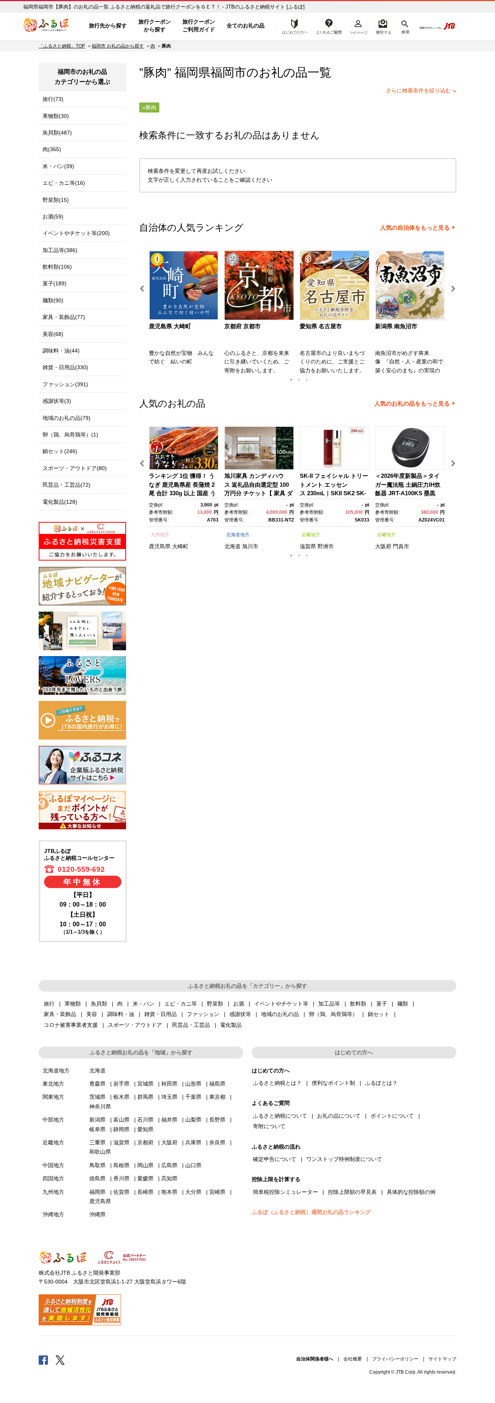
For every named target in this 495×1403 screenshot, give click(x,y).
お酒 (238, 1004)
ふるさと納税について (280, 1116)
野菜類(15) (56, 200)
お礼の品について (338, 1116)
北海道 (232, 546)
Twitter (60, 1359)
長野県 (217, 1120)
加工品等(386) (60, 250)
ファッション (203, 1014)
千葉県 (193, 1097)
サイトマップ (442, 1359)
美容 (91, 1014)
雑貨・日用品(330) (65, 367)
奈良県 (217, 1142)
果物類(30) (56, 116)
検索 (404, 26)
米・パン (143, 1004)
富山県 (121, 1120)
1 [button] (291, 380)
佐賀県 (121, 1192)
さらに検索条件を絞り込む (418, 90)
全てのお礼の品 (246, 25)
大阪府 (383, 546)
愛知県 (145, 1129)
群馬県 (145, 1097)
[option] (184, 315)
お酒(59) (53, 216)
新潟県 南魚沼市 (396, 326)
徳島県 (97, 1178)
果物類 (73, 1004)
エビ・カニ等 (180, 1004)
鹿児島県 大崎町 (170, 326)
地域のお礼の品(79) (66, 418)
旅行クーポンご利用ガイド (199, 25)
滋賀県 (308, 546)
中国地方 (53, 1165)
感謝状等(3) (57, 401)
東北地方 (53, 1084)
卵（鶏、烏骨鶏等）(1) (70, 434)
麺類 (402, 1004)
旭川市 (250, 546)
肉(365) (52, 149)
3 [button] (307, 380)
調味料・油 (120, 1014)
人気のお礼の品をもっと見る (412, 404)
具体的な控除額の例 (411, 1192)
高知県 (169, 1178)
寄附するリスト (383, 26)
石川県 (145, 1120)
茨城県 (97, 1097)
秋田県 (169, 1084)
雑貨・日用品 (160, 1014)
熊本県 (169, 1192)
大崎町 (180, 546)
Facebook (43, 1359)
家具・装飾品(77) (64, 317)
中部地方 (53, 1120)
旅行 (49, 1004)
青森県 (97, 1084)
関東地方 (53, 1097)
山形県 (193, 1084)
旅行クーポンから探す (154, 25)
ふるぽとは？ (381, 1083)
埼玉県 (169, 1097)
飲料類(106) (57, 267)
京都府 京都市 (242, 326)
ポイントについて (392, 1116)
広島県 (169, 1165)
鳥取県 (97, 1165)
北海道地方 (237, 534)
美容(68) (53, 334)
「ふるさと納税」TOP (62, 46)
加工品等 (329, 1004)
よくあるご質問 (329, 26)
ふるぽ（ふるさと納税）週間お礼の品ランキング (311, 1212)
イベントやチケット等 (281, 1004)
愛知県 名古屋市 (321, 326)
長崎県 (145, 1192)
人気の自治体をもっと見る (415, 228)
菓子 (381, 1004)
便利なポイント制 (333, 1083)
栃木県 (121, 1097)
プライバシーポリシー (395, 1359)
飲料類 (358, 1004)
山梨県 (193, 1120)
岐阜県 (97, 1129)
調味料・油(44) (61, 351)
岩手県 (121, 1084)
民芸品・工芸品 (191, 1025)
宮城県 (145, 1084)
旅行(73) (53, 99)
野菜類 (215, 1004)
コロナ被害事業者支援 (71, 1025)
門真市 (401, 546)
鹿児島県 (160, 546)
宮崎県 (217, 1192)
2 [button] (299, 380)
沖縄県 (97, 1214)
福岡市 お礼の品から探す (118, 46)
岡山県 (145, 1165)
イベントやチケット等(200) (76, 233)
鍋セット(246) (60, 451)
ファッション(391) (65, 384)
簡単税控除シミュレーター (285, 1192)
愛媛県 (145, 1178)
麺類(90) (53, 300)
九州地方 (160, 534)
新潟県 (97, 1120)
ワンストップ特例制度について (344, 1159)
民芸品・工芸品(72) (66, 485)
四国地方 (53, 1178)
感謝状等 (240, 1014)
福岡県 (97, 1192)
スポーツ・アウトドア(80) (75, 468)
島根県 (121, 1165)
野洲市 (325, 546)
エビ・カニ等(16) (64, 183)
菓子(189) (55, 283)
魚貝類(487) (57, 133)
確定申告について (274, 1159)
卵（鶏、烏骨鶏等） (333, 1014)
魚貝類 (99, 1004)
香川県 (121, 1178)
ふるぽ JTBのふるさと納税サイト (46, 26)
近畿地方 (311, 534)
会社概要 (352, 1359)
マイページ (358, 26)
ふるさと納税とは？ (277, 1083)
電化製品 (231, 1025)
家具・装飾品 (60, 1014)
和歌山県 (100, 1152)
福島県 (217, 1084)
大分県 (193, 1192)
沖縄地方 (53, 1214)
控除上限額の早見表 (352, 1192)
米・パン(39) (58, 166)
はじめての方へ (292, 26)
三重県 (97, 1142)
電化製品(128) (60, 502)
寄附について (269, 1126)
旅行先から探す (108, 25)
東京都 (217, 1097)
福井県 (169, 1120)
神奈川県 (100, 1106)
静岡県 (121, 1129)
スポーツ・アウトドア (135, 1025)
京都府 (145, 1142)
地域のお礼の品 (280, 1014)
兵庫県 (193, 1142)
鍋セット (378, 1014)
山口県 (193, 1165)
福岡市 (228, 72)
